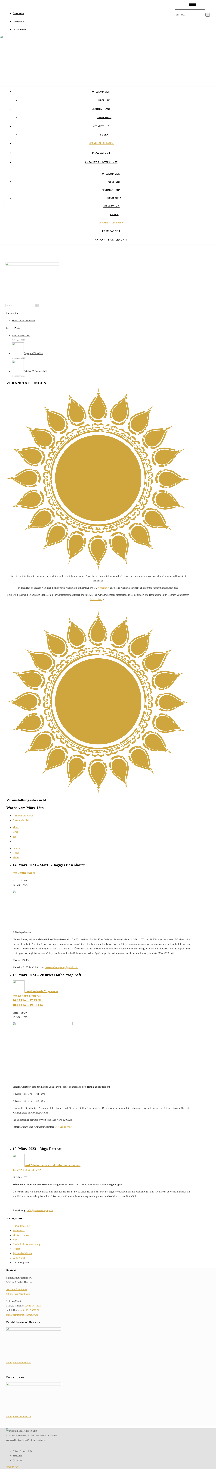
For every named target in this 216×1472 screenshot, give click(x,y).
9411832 (36, 1305)
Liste (21, 820)
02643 (28, 1305)
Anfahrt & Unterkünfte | (23, 1451)
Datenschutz (21, 21)
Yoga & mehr (19, 1258)
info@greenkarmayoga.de (40, 1210)
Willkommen (101, 91)
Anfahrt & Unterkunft (101, 162)
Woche (16, 832)
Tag (14, 836)
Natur (16, 1239)
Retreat (16, 1248)
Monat (16, 827)
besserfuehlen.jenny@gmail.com (61, 967)
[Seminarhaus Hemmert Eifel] (108, 74)
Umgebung (104, 117)
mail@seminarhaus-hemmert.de (22, 1314)
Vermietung (101, 126)
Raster (23, 815)
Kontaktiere (103, 587)
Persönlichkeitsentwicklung (26, 1244)
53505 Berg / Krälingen (18, 1294)
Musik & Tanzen (21, 1235)
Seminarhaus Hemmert (23, 320)
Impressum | (18, 1455)
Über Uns (18, 13)
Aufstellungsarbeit (22, 1226)
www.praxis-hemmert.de (18, 1416)
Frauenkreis (19, 1230)
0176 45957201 (31, 1310)
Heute (16, 852)
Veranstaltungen (101, 143)
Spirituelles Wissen (22, 1253)
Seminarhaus (101, 108)
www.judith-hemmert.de (18, 1362)
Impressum (19, 29)
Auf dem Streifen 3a (16, 1289)
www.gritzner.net (63, 1127)
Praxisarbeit (101, 152)
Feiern (104, 134)
